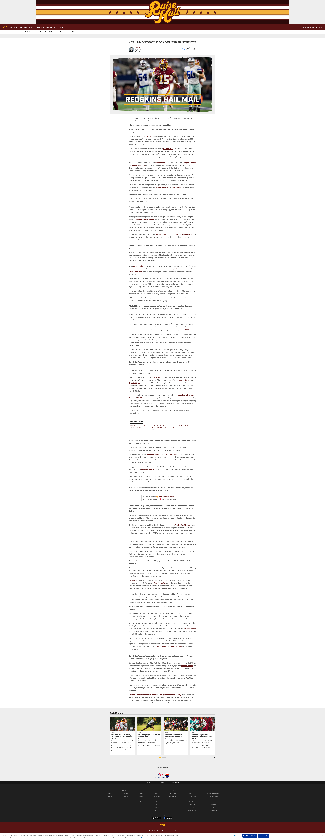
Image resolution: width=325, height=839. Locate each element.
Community (109, 801)
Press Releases (109, 799)
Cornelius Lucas (171, 454)
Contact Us (213, 790)
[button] (160, 757)
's (151, 136)
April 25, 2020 (178, 499)
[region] (162, 836)
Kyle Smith (176, 269)
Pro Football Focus (182, 525)
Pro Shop (213, 807)
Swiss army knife (135, 271)
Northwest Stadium (173, 787)
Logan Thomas (190, 162)
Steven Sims (173, 234)
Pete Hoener (160, 162)
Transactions (156, 807)
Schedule (156, 793)
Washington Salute (213, 796)
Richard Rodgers (138, 165)
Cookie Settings (236, 835)
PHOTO (141, 787)
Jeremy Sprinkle (161, 187)
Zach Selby (138, 47)
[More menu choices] (65, 27)
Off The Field (109, 796)
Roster (156, 790)
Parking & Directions (173, 790)
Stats (156, 804)
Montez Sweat (184, 380)
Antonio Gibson (139, 266)
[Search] (303, 27)
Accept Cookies (264, 835)
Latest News (109, 790)
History (156, 810)
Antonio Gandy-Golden (145, 219)
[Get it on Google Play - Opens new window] (168, 819)
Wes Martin (133, 580)
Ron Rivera (146, 136)
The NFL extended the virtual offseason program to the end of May (155, 695)
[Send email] (190, 49)
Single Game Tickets (192, 799)
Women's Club (213, 804)
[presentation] (214, 758)
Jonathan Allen (184, 395)
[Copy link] (194, 48)
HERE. (187, 330)
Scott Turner (168, 149)
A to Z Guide (173, 793)
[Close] (322, 836)
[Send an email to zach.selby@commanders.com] (139, 51)
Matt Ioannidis (142, 398)
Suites (192, 807)
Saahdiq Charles (147, 469)
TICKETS (192, 787)
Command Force (213, 799)
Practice (141, 796)
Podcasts (125, 799)
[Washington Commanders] (162, 826)
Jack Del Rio (158, 377)
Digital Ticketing (192, 804)
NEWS (109, 787)
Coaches (156, 799)
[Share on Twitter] (187, 49)
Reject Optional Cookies (249, 835)
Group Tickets (192, 801)
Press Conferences (125, 796)
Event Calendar (156, 796)
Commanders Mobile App (213, 793)
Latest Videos (125, 790)
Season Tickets (192, 793)
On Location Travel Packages (192, 812)
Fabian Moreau (176, 646)
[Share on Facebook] (183, 49)
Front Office (156, 801)
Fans (141, 801)
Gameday (109, 793)
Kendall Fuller (190, 628)
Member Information (192, 810)
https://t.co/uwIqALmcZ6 (168, 497)
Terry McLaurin (161, 234)
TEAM (156, 787)
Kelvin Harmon (187, 234)
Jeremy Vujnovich (154, 454)
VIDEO (125, 787)
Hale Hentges (177, 187)
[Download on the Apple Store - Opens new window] (156, 818)
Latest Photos (141, 790)
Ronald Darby (160, 646)
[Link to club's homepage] (5, 27)
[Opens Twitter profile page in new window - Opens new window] (136, 51)
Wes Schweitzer (160, 583)
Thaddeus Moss (187, 666)
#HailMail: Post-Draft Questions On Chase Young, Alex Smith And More (160, 427)
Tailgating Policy (173, 796)
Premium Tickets (192, 796)
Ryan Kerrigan (134, 383)
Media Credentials (213, 810)
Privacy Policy (138, 837)
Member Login (192, 790)
